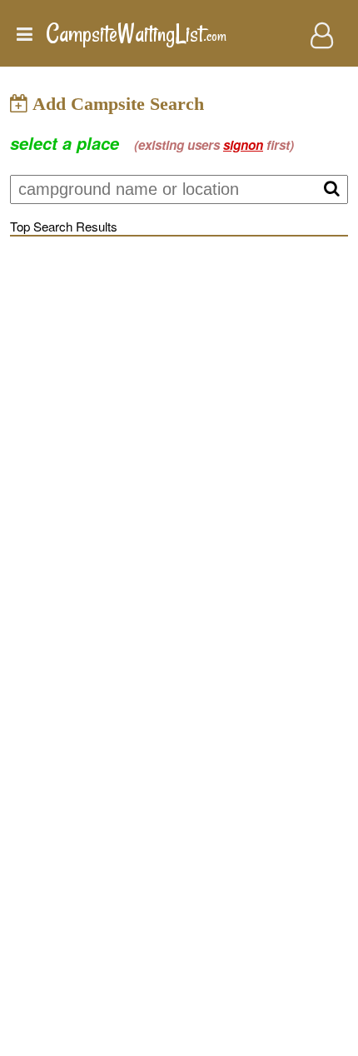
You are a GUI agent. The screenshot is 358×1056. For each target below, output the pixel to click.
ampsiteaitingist (136, 33)
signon (243, 145)
